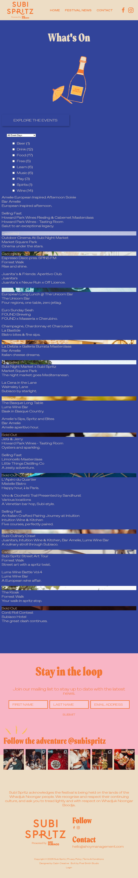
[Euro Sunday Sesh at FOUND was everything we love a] (80, 759)
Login (69, 867)
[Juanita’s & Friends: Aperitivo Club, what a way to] (58, 759)
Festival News (78, 10)
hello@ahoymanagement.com (98, 846)
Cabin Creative (61, 863)
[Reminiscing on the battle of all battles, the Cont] (124, 759)
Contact (105, 10)
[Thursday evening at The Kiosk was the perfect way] (102, 759)
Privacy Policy (74, 859)
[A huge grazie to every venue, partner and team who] (14, 759)
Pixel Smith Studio (89, 863)
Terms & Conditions (93, 859)
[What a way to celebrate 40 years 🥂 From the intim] (36, 759)
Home (55, 10)
